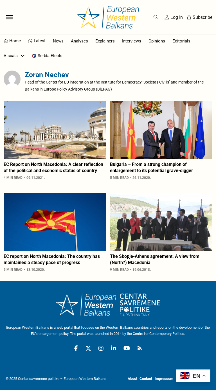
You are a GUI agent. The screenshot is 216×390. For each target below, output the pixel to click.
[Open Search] (156, 17)
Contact (146, 379)
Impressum (164, 379)
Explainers (105, 41)
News (58, 41)
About (132, 379)
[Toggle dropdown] (23, 56)
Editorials (181, 41)
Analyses (79, 41)
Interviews (131, 41)
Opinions (156, 41)
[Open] (9, 17)
